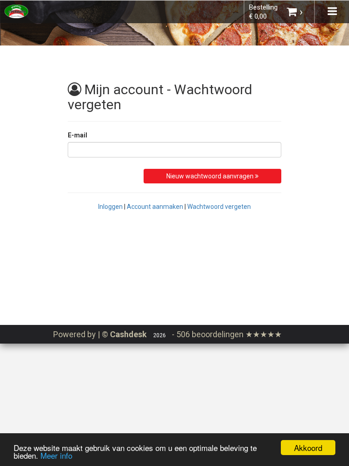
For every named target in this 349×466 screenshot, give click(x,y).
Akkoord (308, 447)
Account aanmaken (155, 206)
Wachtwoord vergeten (219, 206)
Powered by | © (100, 334)
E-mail (77, 135)
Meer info (56, 455)
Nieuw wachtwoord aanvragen (210, 176)
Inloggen (110, 206)
